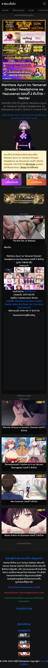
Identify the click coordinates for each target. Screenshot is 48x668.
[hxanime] (24, 654)
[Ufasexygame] (24, 62)
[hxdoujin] (24, 643)
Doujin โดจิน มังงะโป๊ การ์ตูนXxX (24, 558)
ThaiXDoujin (24, 609)
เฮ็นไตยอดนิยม (18, 10)
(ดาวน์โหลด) (32, 167)
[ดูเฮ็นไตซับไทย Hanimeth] (24, 647)
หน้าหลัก (5, 10)
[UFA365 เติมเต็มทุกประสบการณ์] (24, 198)
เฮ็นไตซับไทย (24, 624)
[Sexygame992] (24, 50)
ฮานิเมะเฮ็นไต (9, 4)
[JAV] (24, 38)
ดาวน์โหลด (36, 182)
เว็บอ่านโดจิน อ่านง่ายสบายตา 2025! (24, 587)
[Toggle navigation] (44, 4)
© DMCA (24, 664)
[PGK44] (24, 26)
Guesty (43, 661)
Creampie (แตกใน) (33, 301)
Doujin (31, 10)
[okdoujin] (24, 635)
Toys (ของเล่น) (24, 307)
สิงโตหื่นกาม (30, 291)
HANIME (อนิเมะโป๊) (14, 301)
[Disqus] (24, 353)
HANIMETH (24, 631)
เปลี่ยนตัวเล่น (11, 182)
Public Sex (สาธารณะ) (33, 304)
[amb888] (24, 73)
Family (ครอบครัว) (13, 304)
